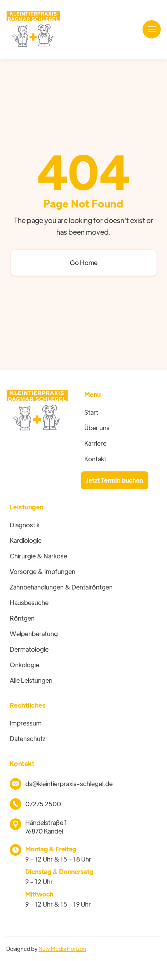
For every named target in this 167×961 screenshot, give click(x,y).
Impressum (26, 723)
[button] (152, 29)
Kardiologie (26, 540)
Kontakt (95, 459)
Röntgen (22, 618)
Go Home (83, 262)
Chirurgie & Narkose (38, 556)
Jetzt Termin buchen (114, 480)
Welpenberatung (34, 634)
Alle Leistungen (31, 680)
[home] (33, 29)
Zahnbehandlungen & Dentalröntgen (61, 587)
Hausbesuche (29, 602)
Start (91, 412)
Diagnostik (25, 525)
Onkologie (24, 665)
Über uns (97, 428)
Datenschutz (27, 738)
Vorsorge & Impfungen (42, 571)
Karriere (95, 443)
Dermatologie (29, 649)
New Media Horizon (62, 948)
